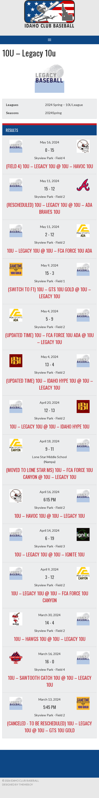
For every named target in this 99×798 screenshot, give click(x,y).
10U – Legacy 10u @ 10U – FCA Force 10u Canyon (49, 597)
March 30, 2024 (49, 615)
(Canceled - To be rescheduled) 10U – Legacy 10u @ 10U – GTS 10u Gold (49, 727)
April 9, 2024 (49, 569)
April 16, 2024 (49, 492)
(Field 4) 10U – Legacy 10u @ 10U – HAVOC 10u (49, 166)
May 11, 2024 (49, 181)
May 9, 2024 (49, 265)
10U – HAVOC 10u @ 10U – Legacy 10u (49, 515)
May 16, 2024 (49, 142)
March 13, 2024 (49, 699)
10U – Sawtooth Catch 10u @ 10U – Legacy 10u (49, 681)
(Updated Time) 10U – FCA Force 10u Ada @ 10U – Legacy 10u (49, 338)
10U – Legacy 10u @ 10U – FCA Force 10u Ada (49, 250)
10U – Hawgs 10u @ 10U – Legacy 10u (49, 638)
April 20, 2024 (49, 402)
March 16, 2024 (49, 654)
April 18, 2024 (49, 441)
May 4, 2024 (49, 311)
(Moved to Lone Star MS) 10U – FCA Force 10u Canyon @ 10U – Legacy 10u (49, 473)
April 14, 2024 (49, 530)
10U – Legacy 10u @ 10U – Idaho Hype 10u (49, 426)
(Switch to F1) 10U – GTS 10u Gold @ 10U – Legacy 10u (49, 293)
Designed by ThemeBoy (17, 784)
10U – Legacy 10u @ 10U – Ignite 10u (49, 554)
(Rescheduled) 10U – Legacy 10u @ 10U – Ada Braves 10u (49, 208)
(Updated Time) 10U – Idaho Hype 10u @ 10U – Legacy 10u (49, 384)
